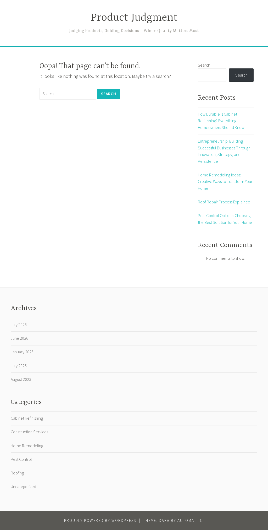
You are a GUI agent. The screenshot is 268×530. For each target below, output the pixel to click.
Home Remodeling (27, 445)
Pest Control (21, 459)
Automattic (190, 520)
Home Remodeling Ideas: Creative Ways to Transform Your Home (225, 181)
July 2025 (19, 365)
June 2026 (19, 338)
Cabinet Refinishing (27, 418)
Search (204, 65)
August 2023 (21, 379)
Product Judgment (134, 18)
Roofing (17, 472)
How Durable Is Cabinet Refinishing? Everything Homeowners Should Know (221, 120)
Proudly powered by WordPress (100, 520)
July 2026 (19, 324)
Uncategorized (23, 486)
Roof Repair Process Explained (224, 201)
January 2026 (22, 351)
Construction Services (29, 431)
